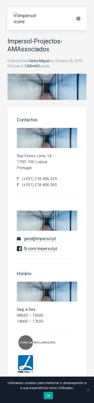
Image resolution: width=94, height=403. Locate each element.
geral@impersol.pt (40, 238)
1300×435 (32, 66)
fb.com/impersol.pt (40, 248)
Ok (48, 396)
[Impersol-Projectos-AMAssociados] (47, 86)
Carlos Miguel (39, 61)
